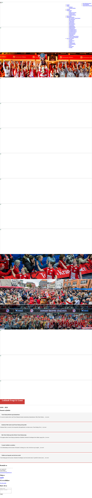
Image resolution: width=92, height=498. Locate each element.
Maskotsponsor (72, 34)
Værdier (70, 39)
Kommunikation (72, 44)
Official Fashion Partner (74, 36)
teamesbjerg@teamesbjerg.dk (6, 472)
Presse (70, 45)
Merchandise (69, 16)
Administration (72, 43)
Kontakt (70, 47)
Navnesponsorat (72, 32)
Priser (70, 11)
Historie (70, 41)
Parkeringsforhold (72, 12)
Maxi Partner (71, 20)
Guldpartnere (71, 21)
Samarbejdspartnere (70, 17)
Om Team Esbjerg (70, 38)
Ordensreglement (72, 14)
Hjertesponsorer (72, 27)
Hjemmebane (71, 40)
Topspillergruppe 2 (73, 30)
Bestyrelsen (71, 46)
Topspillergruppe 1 (73, 29)
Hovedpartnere (72, 19)
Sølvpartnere (71, 22)
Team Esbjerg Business (87, 5)
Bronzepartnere (72, 23)
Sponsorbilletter (86, 4)
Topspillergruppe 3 (73, 31)
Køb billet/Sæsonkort (87, 3)
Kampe (68, 4)
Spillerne (71, 7)
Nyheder (68, 9)
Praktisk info (69, 10)
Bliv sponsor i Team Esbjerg (74, 18)
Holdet (68, 5)
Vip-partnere (71, 25)
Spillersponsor (72, 28)
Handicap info (72, 13)
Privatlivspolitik (3, 483)
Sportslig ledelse (72, 8)
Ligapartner (71, 35)
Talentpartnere (72, 26)
